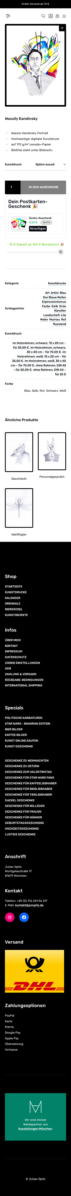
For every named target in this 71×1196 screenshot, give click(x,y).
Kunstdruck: (13, 164)
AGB (8, 668)
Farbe (46, 306)
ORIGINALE (12, 603)
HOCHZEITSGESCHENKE (22, 828)
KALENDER (12, 598)
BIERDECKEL (14, 609)
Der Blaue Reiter (54, 297)
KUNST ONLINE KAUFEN (21, 740)
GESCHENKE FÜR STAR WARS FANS (29, 777)
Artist (55, 293)
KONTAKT (11, 646)
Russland (59, 324)
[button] (62, 28)
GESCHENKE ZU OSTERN (22, 766)
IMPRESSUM (13, 651)
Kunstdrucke (57, 283)
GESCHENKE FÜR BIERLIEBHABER (28, 789)
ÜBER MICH (13, 640)
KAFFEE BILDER (16, 735)
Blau (63, 293)
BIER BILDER (13, 729)
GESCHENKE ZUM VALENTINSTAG (28, 772)
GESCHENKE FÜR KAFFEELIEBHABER (31, 783)
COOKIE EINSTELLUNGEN (22, 663)
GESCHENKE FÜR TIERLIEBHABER (28, 794)
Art (47, 293)
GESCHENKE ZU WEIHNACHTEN (27, 760)
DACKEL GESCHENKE (20, 800)
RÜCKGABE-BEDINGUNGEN (24, 680)
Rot (63, 319)
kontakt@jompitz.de (29, 905)
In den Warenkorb (43, 187)
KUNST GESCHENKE (19, 746)
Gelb (54, 306)
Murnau (54, 319)
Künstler (60, 310)
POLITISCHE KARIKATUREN (23, 718)
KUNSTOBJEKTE (16, 615)
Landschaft (51, 315)
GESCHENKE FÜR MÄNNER (23, 817)
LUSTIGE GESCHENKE (20, 834)
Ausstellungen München (35, 1129)
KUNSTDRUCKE (16, 592)
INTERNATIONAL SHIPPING (23, 685)
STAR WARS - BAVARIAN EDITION (27, 723)
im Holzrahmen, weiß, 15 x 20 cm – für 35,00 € (39, 356)
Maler (44, 319)
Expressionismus (54, 301)
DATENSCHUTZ (15, 657)
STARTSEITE (13, 586)
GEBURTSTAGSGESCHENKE (24, 823)
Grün (62, 306)
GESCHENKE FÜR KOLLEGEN (25, 806)
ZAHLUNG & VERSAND (20, 674)
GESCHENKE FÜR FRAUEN (23, 811)
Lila (63, 315)
